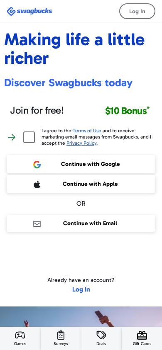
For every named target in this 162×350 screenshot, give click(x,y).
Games (20, 343)
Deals (101, 343)
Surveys (61, 343)
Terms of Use (87, 131)
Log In (137, 11)
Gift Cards (142, 343)
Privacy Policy (81, 143)
